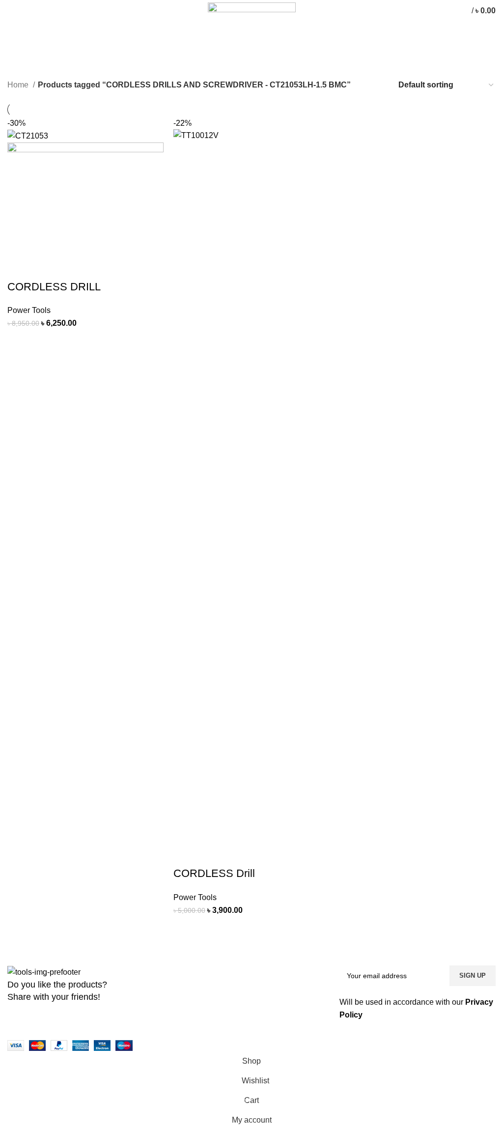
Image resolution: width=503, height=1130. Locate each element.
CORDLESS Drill (214, 873)
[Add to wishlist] (99, 342)
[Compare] (46, 342)
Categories (29, 77)
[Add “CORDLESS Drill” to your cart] (185, 928)
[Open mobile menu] (12, 11)
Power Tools (29, 310)
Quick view (72, 342)
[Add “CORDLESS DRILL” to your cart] (19, 342)
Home (18, 85)
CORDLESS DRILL (54, 287)
